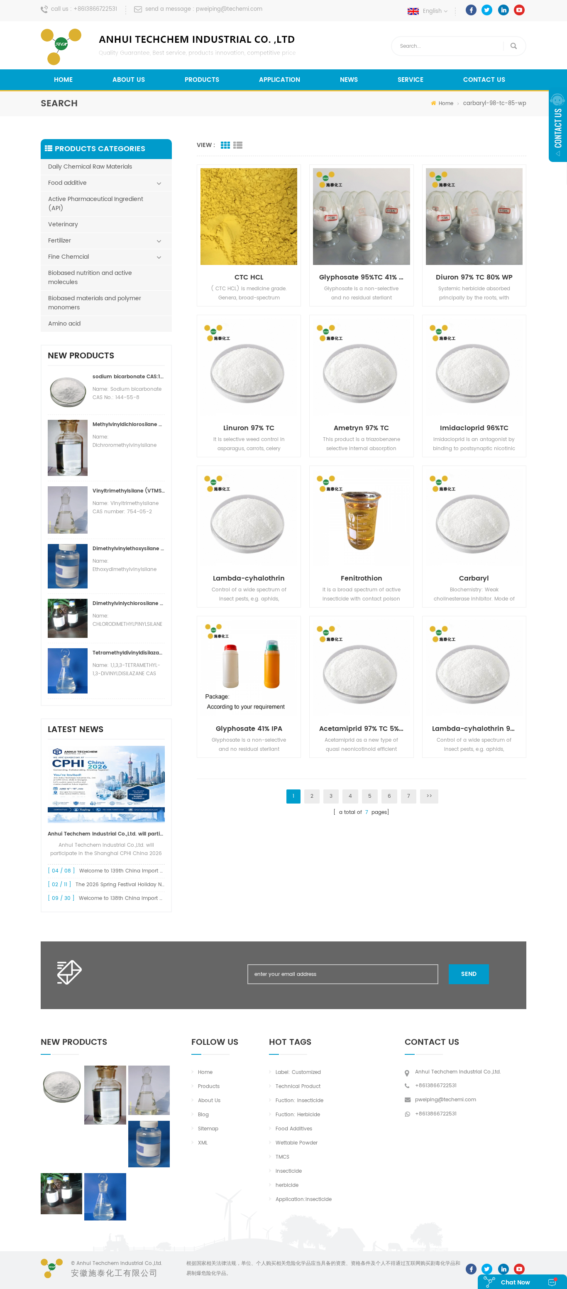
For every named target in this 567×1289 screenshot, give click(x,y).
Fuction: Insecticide (299, 1101)
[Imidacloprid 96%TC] (474, 367)
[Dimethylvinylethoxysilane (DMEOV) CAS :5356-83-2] (149, 1144)
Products (202, 80)
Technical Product (298, 1087)
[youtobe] (519, 10)
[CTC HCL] (248, 217)
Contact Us (484, 80)
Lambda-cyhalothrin (249, 578)
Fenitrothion (361, 578)
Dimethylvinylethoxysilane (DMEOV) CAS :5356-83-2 (129, 549)
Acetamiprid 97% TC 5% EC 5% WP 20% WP (364, 729)
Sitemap (208, 1129)
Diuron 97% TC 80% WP (474, 277)
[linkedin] (503, 10)
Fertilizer (59, 240)
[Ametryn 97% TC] (361, 367)
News (349, 80)
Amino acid (64, 323)
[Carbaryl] (474, 518)
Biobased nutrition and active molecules (90, 277)
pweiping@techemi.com (229, 9)
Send (469, 974)
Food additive (67, 183)
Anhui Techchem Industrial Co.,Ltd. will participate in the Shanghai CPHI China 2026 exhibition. (106, 834)
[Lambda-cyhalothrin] (248, 518)
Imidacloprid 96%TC (474, 428)
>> (429, 796)
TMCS (282, 1157)
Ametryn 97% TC (361, 428)
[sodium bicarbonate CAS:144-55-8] (61, 1085)
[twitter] (487, 10)
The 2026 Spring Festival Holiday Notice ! (126, 885)
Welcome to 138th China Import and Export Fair (137, 898)
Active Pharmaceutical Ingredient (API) (95, 203)
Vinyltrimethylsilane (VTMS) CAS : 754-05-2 (129, 491)
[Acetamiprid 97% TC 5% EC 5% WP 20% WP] (361, 668)
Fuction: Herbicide (298, 1115)
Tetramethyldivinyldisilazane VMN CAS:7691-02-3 (129, 653)
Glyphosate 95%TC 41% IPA (364, 277)
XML (203, 1143)
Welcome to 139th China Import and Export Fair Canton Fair (153, 871)
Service (410, 80)
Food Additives (294, 1129)
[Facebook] (471, 10)
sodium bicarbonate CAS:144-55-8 (129, 377)
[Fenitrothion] (361, 518)
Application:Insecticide (304, 1199)
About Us (128, 80)
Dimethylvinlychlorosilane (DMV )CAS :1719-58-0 (129, 604)
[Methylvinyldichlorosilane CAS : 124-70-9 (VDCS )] (105, 1095)
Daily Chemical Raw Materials (90, 167)
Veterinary (63, 224)
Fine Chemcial (68, 257)
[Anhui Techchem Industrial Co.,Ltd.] (169, 47)
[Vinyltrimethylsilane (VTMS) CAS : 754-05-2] (149, 1090)
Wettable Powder (297, 1143)
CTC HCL (249, 277)
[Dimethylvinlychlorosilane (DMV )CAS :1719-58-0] (61, 1193)
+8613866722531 (95, 9)
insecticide (289, 1171)
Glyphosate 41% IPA (249, 729)
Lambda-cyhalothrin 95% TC (477, 729)
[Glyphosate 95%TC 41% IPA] (361, 217)
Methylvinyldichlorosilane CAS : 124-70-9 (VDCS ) (129, 425)
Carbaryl (474, 578)
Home (63, 80)
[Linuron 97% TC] (248, 367)
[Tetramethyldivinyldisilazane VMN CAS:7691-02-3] (105, 1196)
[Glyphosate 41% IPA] (248, 668)
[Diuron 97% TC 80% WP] (474, 217)
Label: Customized (298, 1072)
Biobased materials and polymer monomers (94, 303)
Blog (203, 1115)
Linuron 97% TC (248, 428)
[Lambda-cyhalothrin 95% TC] (474, 668)
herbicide (287, 1185)
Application (279, 80)
